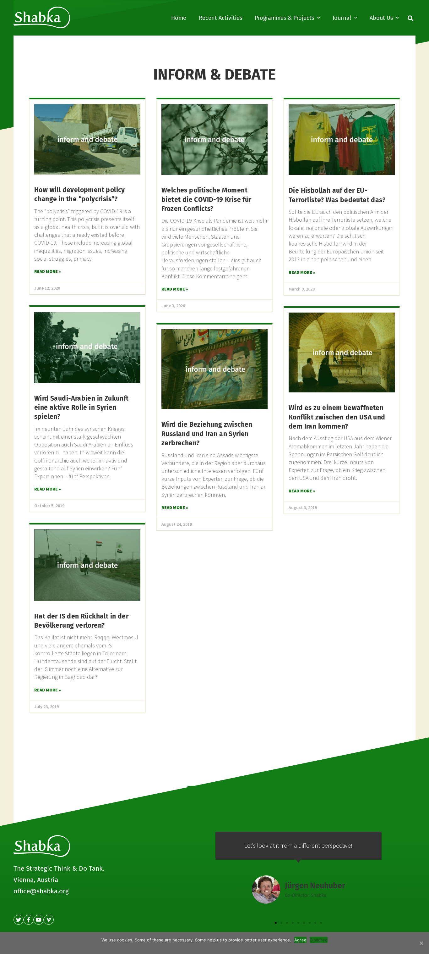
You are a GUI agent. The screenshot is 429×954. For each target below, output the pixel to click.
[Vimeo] (49, 920)
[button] (276, 923)
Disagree (319, 939)
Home (178, 17)
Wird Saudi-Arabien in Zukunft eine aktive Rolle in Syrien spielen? (81, 407)
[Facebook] (29, 920)
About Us (381, 17)
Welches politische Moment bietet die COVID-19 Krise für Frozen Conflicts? (206, 199)
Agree (300, 939)
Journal (342, 17)
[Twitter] (19, 920)
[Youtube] (39, 920)
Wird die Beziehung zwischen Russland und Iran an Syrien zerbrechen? (207, 433)
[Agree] (421, 943)
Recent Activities (220, 17)
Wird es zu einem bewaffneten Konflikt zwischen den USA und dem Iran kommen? (337, 417)
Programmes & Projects (284, 17)
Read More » (47, 271)
